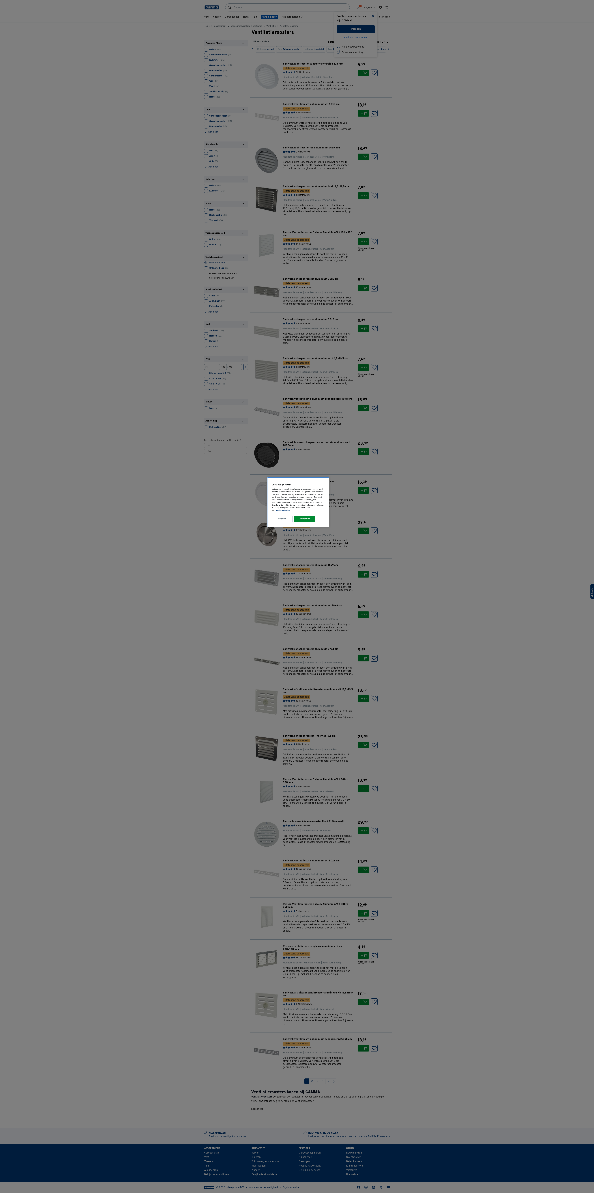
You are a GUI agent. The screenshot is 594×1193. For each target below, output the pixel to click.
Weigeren (282, 519)
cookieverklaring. (283, 510)
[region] (298, 502)
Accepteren (305, 519)
